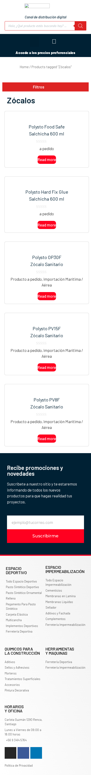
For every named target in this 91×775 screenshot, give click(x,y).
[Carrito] (75, 41)
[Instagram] (10, 753)
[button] (34, 41)
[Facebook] (23, 753)
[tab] (45, 87)
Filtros (38, 86)
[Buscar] (80, 25)
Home (24, 66)
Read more (47, 159)
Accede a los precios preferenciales (45, 53)
